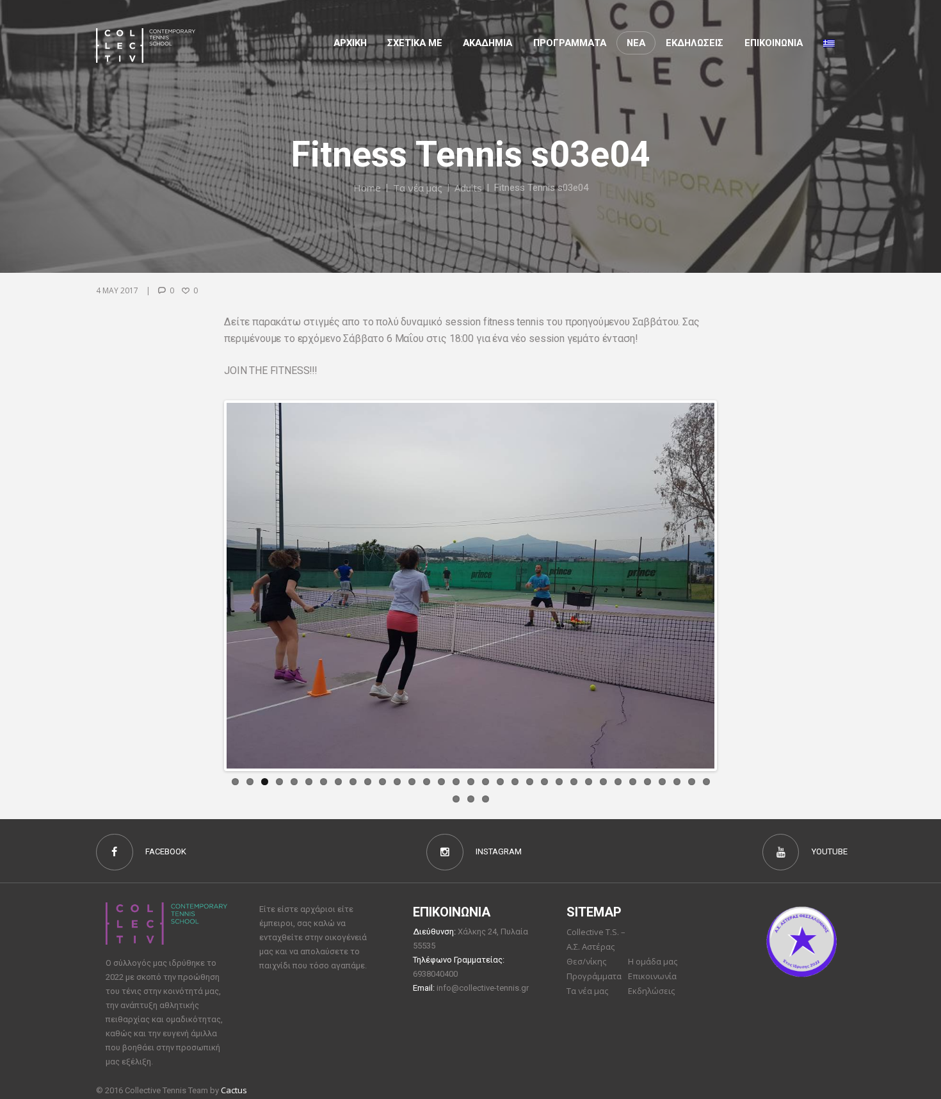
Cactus (234, 1090)
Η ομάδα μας (652, 961)
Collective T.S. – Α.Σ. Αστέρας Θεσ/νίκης (596, 946)
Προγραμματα (569, 43)
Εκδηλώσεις (694, 43)
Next (733, 585)
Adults (468, 187)
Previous (207, 585)
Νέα (636, 43)
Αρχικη (350, 43)
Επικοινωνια (773, 43)
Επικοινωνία (652, 976)
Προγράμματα (594, 976)
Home (367, 187)
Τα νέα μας (417, 187)
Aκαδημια (487, 43)
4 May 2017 (117, 290)
